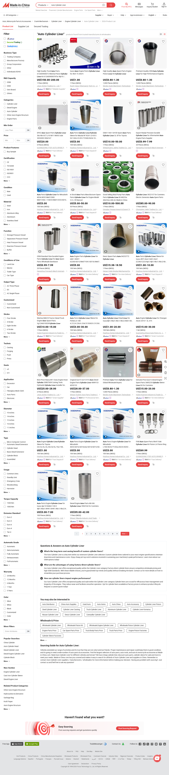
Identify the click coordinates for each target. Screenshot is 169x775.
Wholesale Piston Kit (75, 625)
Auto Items (101, 604)
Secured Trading (41, 26)
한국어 (100, 759)
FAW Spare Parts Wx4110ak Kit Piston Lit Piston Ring (151, 442)
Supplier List (23, 26)
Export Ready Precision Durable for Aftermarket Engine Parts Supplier (149, 135)
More (42, 640)
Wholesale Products (71, 756)
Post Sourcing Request (127, 728)
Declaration (85, 764)
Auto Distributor (48, 604)
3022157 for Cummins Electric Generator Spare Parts (150, 195)
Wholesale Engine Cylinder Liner (101, 625)
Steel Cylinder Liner (49, 609)
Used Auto (87, 604)
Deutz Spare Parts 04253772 (116, 257)
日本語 (108, 759)
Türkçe (129, 759)
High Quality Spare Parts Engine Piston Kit (117, 72)
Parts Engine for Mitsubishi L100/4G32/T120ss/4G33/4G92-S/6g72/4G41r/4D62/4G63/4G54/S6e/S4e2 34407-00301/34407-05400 (118, 444)
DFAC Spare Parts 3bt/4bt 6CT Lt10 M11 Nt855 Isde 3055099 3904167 (51, 135)
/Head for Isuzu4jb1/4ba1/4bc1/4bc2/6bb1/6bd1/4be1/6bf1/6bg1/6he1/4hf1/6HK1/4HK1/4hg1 (118, 319)
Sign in (164, 6)
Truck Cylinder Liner (93, 609)
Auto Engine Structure (12, 705)
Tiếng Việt (137, 759)
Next (124, 533)
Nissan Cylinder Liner (50, 614)
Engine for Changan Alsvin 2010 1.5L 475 (151, 319)
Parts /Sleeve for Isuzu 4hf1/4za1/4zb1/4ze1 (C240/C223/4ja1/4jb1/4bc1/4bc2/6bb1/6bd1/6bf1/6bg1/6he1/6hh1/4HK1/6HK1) (151, 259)
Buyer (110, 15)
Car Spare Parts (90, 10)
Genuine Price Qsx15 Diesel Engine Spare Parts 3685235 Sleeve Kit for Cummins (151, 382)
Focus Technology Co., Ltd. (86, 766)
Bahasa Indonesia (149, 759)
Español (30, 759)
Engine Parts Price (49, 630)
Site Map (89, 751)
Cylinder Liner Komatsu (142, 609)
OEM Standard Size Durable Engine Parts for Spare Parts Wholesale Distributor (50, 259)
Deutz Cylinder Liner (72, 614)
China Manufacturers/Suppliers (51, 756)
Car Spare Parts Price (71, 630)
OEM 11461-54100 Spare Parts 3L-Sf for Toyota (117, 134)
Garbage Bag (9, 697)
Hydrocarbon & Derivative (13, 694)
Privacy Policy (96, 764)
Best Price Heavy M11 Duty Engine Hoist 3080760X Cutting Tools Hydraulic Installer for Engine (52, 383)
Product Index (140, 756)
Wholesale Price (85, 756)
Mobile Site (98, 751)
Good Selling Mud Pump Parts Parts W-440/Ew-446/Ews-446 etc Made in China (116, 197)
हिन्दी (114, 759)
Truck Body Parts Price (94, 630)
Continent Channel (100, 756)
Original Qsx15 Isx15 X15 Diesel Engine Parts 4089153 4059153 (84, 382)
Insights (150, 756)
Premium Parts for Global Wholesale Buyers (118, 381)
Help (122, 15)
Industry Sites (113, 756)
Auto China (116, 604)
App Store (17, 744)
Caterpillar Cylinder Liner (95, 614)
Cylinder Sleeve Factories (51, 636)
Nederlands (85, 759)
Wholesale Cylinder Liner (51, 625)
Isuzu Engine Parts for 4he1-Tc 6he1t (85, 72)
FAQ (77, 751)
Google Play (32, 744)
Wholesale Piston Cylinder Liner (132, 625)
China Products (33, 756)
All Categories (11, 15)
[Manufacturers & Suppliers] (15, 5)
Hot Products (20, 756)
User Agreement (73, 764)
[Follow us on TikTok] (144, 744)
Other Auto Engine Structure (14, 690)
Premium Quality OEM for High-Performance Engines (150, 72)
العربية (94, 759)
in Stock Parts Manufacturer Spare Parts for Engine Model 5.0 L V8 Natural (85, 197)
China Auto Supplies (68, 604)
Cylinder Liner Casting (71, 609)
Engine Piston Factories (138, 630)
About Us (70, 751)
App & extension (136, 15)
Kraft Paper (8, 701)
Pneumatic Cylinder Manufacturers (60, 10)
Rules (165, 15)
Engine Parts (78, 10)
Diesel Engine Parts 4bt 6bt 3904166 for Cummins (84, 504)
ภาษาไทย (121, 759)
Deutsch (76, 759)
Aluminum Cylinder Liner (117, 609)
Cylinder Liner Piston (153, 604)
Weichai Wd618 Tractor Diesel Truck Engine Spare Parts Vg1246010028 (50, 321)
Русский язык (58, 759)
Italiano (68, 759)
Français (48, 759)
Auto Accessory (133, 604)
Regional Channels (126, 756)
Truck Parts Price (115, 630)
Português (39, 759)
